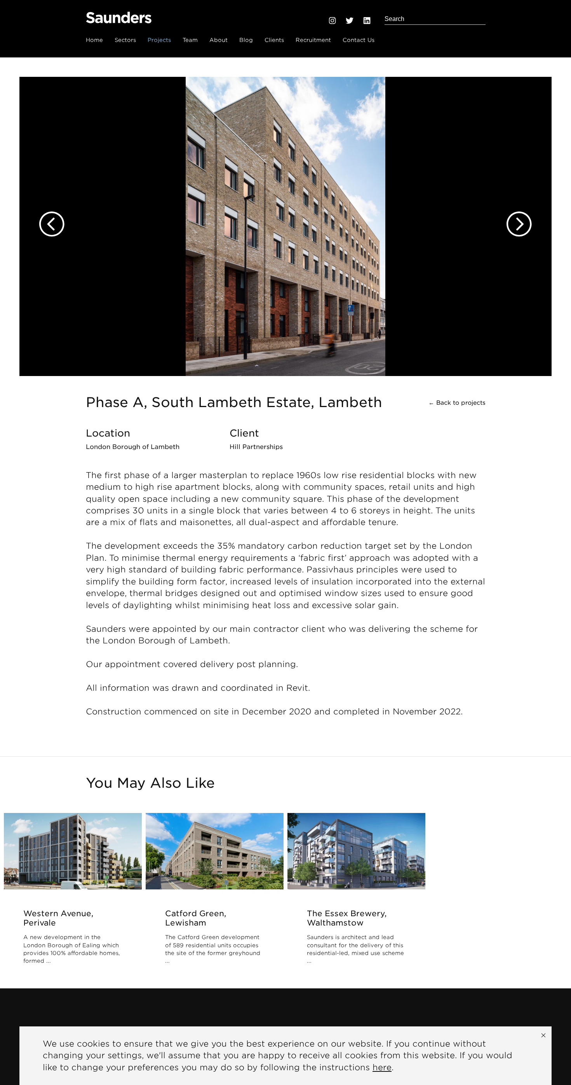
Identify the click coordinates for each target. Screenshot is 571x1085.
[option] (285, 216)
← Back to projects (457, 402)
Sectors (125, 40)
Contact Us (358, 40)
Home (94, 40)
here (382, 1067)
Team (190, 40)
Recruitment (313, 40)
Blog (246, 40)
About (218, 40)
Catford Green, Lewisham (195, 918)
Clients (274, 40)
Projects (159, 40)
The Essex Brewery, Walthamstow (346, 918)
